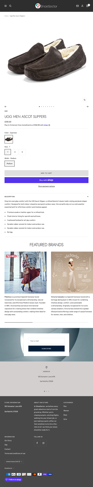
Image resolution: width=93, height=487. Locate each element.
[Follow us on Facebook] (37, 443)
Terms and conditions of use (15, 453)
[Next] (87, 106)
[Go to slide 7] (51, 106)
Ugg (6, 111)
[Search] (10, 6)
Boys (65, 415)
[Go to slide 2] (41, 106)
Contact (8, 449)
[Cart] (87, 6)
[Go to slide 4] (45, 106)
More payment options (46, 186)
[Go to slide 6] (49, 106)
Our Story (8, 440)
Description (10, 196)
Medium (9, 163)
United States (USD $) (13, 461)
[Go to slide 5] (47, 106)
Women (66, 411)
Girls (65, 419)
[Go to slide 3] (43, 106)
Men (65, 406)
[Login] (82, 6)
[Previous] (5, 106)
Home (6, 16)
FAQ (6, 445)
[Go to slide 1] (39, 106)
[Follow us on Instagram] (43, 443)
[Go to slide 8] (53, 106)
